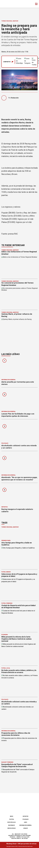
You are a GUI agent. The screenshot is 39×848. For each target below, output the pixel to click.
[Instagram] (16, 809)
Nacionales (11, 825)
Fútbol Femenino (6, 603)
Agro (25, 822)
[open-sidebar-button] (36, 4)
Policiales (4, 443)
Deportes (4, 506)
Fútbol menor (6, 571)
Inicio (11, 816)
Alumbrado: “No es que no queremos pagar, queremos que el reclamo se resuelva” (19, 478)
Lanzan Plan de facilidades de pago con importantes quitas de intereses (17, 415)
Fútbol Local (5, 668)
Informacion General (8, 379)
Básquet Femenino (7, 762)
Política (11, 819)
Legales (25, 828)
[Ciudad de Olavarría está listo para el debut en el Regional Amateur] (19, 620)
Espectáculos (11, 822)
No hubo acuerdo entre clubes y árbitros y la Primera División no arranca (18, 671)
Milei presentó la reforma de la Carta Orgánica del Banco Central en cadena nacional (16, 639)
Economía (4, 634)
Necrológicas (11, 828)
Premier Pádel (6, 540)
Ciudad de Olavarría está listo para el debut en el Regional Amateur (18, 606)
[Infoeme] (9, 3)
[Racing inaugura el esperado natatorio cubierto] (19, 495)
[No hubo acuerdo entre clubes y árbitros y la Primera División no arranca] (19, 684)
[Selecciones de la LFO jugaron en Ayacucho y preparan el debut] (19, 588)
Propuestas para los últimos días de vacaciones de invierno (15, 734)
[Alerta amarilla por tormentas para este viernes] (19, 368)
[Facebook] (10, 809)
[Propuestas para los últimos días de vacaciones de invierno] (19, 747)
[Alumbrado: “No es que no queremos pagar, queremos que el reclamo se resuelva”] (19, 463)
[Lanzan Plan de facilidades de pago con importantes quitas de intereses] (19, 399)
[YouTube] (22, 809)
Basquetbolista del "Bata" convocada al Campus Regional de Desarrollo (17, 765)
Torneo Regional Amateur (9, 21)
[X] (28, 809)
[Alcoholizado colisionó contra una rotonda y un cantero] (19, 431)
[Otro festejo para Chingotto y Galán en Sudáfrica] (19, 557)
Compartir (7, 61)
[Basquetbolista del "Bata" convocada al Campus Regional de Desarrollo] (19, 778)
